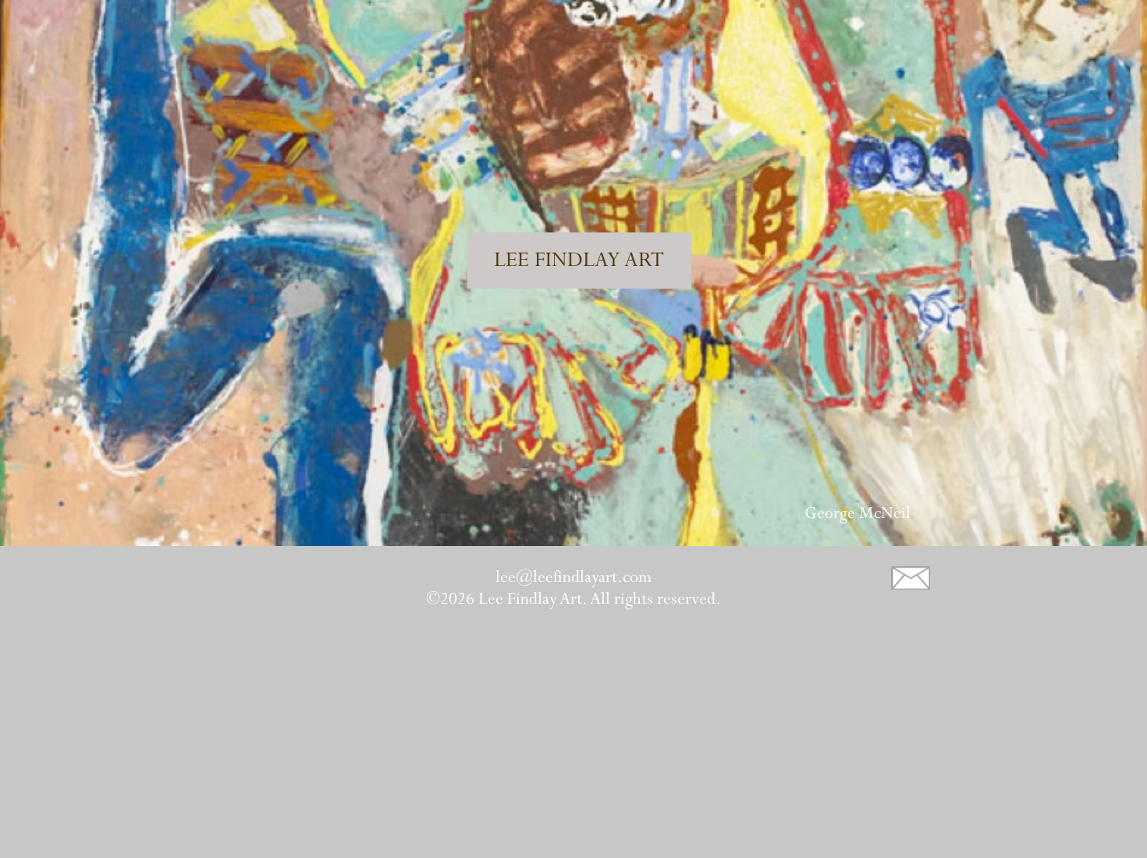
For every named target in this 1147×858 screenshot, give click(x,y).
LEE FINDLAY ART (579, 260)
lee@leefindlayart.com (573, 577)
